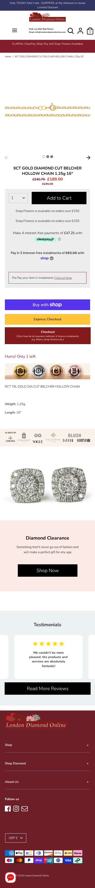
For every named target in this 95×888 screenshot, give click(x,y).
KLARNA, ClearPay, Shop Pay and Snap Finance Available (47, 44)
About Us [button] (12, 782)
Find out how (63, 278)
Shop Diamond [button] (15, 763)
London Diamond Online (36, 875)
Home (8, 56)
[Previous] (6, 157)
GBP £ (13, 838)
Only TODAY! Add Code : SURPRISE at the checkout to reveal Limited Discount (47, 5)
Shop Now (48, 570)
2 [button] (47, 156)
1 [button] (43, 156)
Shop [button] (8, 745)
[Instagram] (16, 808)
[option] (47, 44)
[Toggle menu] (14, 30)
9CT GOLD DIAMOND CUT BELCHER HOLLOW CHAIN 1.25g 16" (49, 56)
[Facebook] (8, 808)
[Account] (80, 28)
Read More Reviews (47, 688)
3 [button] (51, 156)
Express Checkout (47, 319)
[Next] (88, 157)
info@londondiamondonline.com (50, 32)
